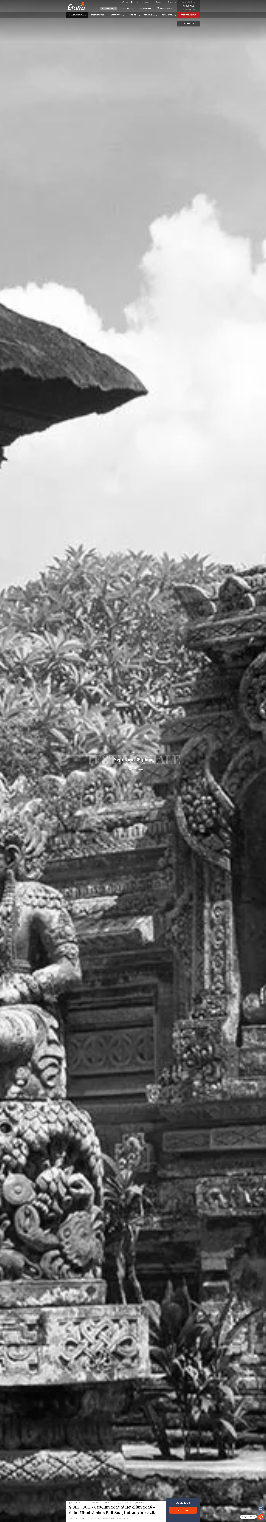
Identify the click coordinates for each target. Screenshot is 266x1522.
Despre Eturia (167, 15)
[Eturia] (70, 1503)
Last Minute (116, 15)
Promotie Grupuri (188, 15)
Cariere (137, 2)
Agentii (147, 2)
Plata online (172, 2)
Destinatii (133, 15)
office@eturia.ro (190, 10)
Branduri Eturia (76, 15)
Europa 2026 (188, 24)
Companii (159, 2)
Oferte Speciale (97, 15)
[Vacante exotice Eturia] (75, 6)
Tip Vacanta (149, 15)
